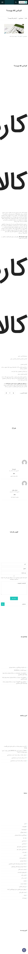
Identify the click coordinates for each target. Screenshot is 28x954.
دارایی (25, 855)
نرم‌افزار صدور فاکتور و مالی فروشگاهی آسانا (16, 889)
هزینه (25, 895)
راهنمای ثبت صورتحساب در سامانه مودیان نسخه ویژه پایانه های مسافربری (15, 673)
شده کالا (21, 237)
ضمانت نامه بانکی (22, 869)
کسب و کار (23, 878)
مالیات (24, 881)
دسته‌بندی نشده (22, 858)
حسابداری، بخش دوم (21, 849)
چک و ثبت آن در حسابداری (13, 755)
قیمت (26, 237)
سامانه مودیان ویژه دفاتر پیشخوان (18, 866)
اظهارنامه (24, 826)
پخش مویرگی (23, 832)
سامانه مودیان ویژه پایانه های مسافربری (17, 864)
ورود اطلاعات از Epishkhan (20, 670)
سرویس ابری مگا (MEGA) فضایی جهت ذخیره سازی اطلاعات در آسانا (14, 751)
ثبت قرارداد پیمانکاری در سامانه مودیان (17, 667)
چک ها (24, 838)
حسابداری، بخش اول (21, 846)
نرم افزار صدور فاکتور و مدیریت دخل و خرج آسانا (16, 383)
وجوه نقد (24, 898)
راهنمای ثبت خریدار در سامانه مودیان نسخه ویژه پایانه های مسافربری (14, 678)
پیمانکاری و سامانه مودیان (20, 835)
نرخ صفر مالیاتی (22, 886)
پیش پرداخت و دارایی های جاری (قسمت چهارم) (15, 747)
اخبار (25, 824)
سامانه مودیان (23, 861)
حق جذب (24, 852)
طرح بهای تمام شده (22, 872)
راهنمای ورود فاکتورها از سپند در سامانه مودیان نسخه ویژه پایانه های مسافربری (15, 682)
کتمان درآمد (23, 875)
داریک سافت (11, 36)
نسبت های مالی (22, 892)
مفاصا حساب (23, 884)
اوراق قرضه (24, 829)
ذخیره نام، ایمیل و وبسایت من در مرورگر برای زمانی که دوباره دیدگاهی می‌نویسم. (14, 578)
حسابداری (25, 36)
